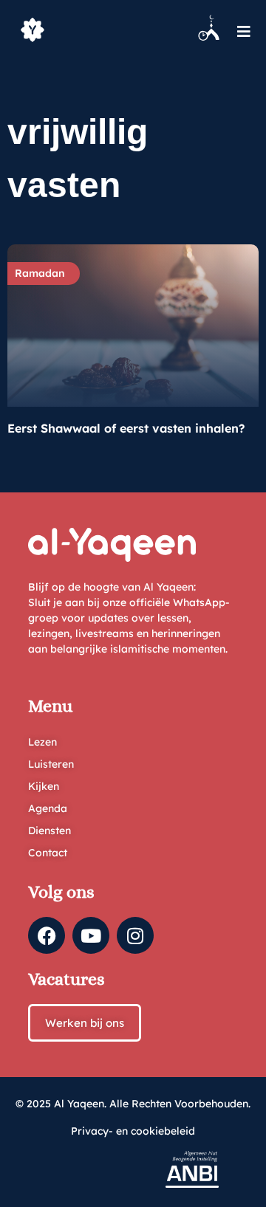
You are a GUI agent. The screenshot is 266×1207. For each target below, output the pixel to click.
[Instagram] (135, 935)
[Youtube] (90, 935)
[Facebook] (46, 935)
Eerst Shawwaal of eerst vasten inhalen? (126, 428)
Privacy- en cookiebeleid (133, 1131)
